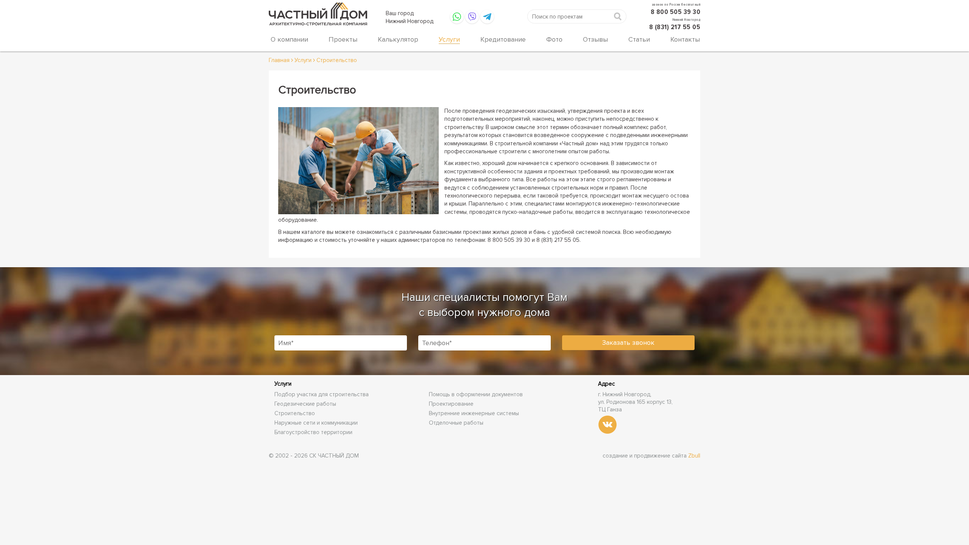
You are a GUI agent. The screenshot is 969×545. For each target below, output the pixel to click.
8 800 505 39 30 (676, 11)
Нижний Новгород (409, 21)
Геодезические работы (305, 403)
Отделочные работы (456, 422)
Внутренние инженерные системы (474, 413)
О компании (289, 39)
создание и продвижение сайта (651, 455)
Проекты (343, 39)
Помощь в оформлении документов (476, 394)
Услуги (449, 39)
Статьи (639, 39)
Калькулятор (398, 39)
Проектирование (451, 403)
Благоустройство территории (313, 432)
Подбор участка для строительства (321, 394)
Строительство (294, 413)
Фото (554, 39)
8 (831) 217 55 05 (675, 26)
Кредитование (503, 39)
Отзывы (595, 39)
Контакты (685, 39)
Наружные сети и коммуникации (316, 422)
